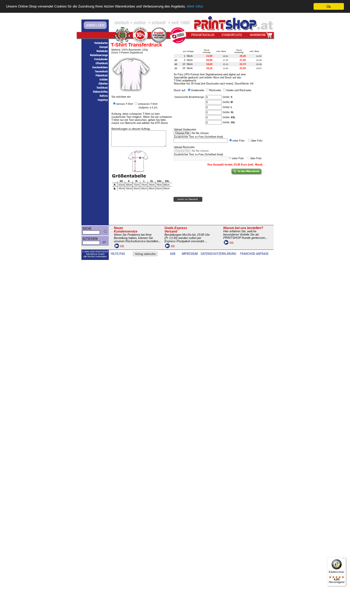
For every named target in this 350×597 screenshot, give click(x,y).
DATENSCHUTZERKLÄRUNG (218, 254)
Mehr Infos (195, 7)
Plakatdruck (102, 75)
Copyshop (103, 99)
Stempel (103, 47)
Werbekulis (102, 51)
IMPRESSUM (190, 254)
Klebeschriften (100, 91)
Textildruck (102, 87)
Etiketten (103, 83)
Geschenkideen (100, 67)
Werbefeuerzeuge (99, 55)
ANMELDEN (95, 25)
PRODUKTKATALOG (202, 35)
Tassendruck (101, 71)
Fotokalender (101, 59)
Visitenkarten (101, 42)
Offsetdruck (102, 63)
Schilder (103, 79)
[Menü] (343, 559)
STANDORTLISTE (232, 35)
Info (122, 245)
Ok (329, 6)
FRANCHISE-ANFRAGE (254, 254)
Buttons (104, 95)
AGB (172, 254)
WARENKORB (258, 35)
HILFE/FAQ (118, 254)
